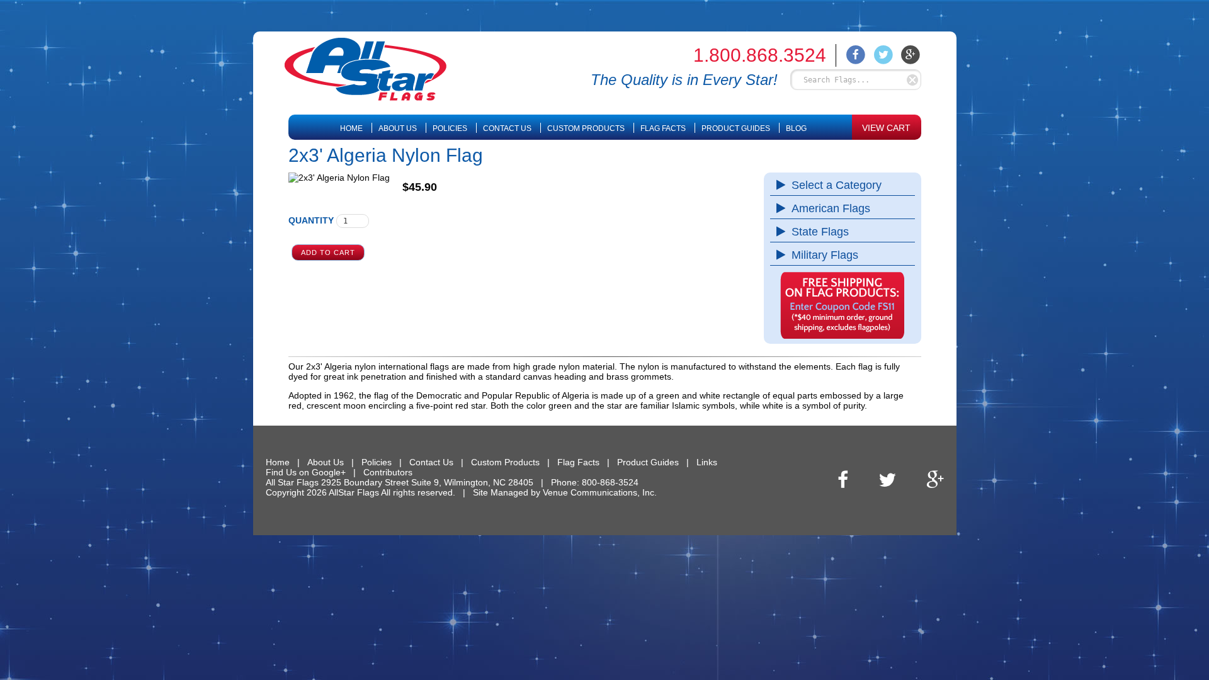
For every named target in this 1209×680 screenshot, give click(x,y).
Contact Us (507, 128)
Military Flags (825, 255)
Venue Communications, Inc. (600, 492)
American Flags (831, 208)
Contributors (387, 472)
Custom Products (586, 128)
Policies (450, 128)
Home (351, 128)
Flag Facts (663, 128)
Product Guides (735, 128)
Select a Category (837, 185)
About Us (397, 128)
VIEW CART (886, 128)
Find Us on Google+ (306, 472)
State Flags (820, 231)
